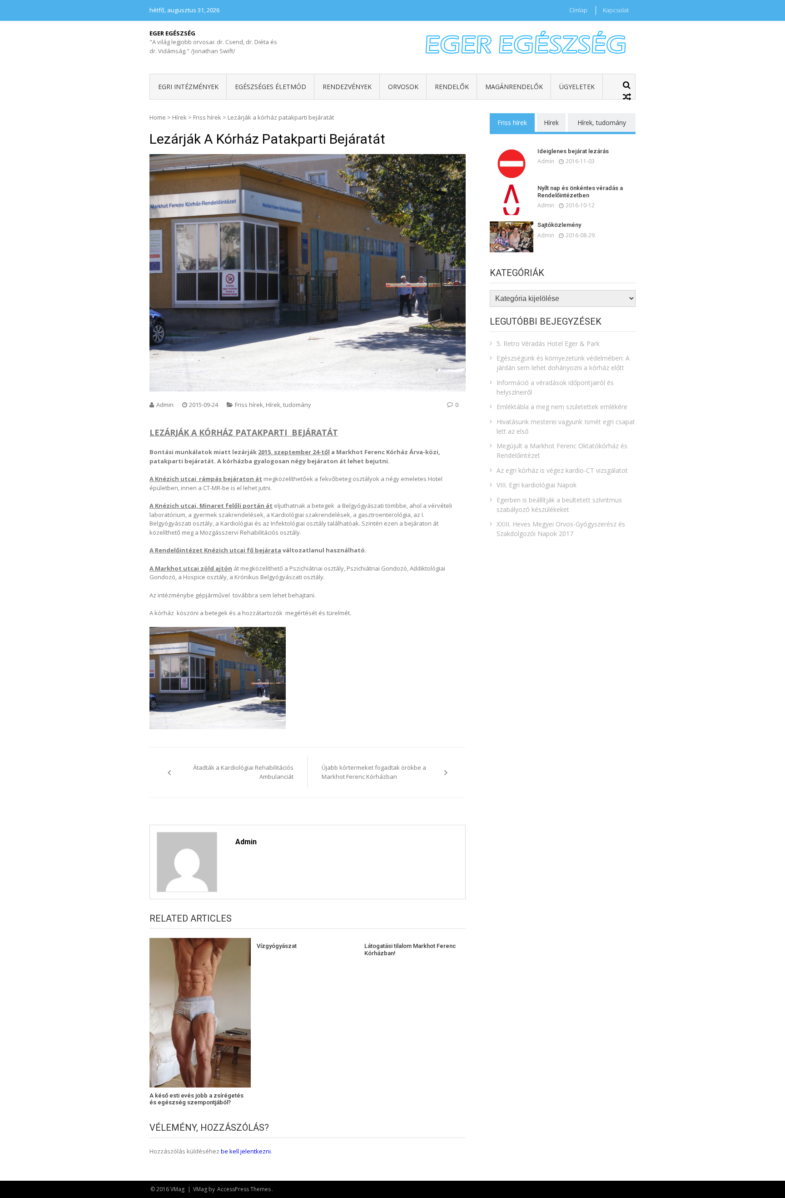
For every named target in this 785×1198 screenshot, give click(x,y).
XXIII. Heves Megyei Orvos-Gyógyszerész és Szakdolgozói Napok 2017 (561, 529)
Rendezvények (347, 86)
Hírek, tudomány (288, 405)
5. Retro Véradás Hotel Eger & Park (548, 343)
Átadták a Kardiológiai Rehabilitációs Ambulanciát (243, 772)
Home (157, 117)
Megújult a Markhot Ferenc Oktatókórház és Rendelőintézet (562, 450)
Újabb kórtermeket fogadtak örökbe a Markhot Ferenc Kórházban (374, 772)
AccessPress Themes (244, 1189)
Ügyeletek (577, 86)
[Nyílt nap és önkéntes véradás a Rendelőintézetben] (511, 200)
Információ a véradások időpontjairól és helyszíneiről (555, 387)
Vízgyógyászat (277, 945)
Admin (165, 405)
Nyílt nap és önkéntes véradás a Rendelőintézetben (580, 192)
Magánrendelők (514, 86)
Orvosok (403, 86)
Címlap (578, 10)
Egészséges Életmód (270, 86)
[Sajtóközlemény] (511, 236)
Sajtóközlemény (559, 224)
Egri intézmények (188, 86)
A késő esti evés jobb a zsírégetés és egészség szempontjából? (196, 1099)
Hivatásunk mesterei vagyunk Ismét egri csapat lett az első (566, 426)
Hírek (179, 117)
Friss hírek (207, 117)
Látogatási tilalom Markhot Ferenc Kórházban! (410, 949)
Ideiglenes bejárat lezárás (573, 151)
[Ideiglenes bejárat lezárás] (511, 163)
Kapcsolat (616, 10)
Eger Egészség (172, 33)
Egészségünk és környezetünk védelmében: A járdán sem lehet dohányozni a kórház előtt (563, 363)
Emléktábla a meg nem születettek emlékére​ (562, 406)
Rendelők (452, 86)
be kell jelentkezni (246, 1151)
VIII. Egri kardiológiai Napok (536, 485)
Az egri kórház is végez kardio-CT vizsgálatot (562, 470)
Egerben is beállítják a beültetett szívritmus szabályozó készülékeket (559, 505)
